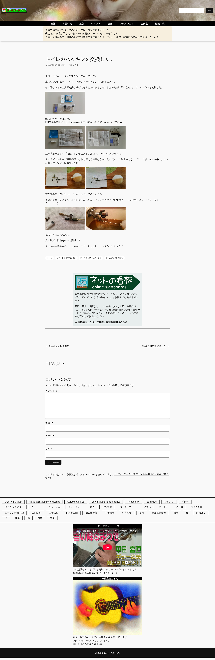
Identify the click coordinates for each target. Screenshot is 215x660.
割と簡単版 (91, 512)
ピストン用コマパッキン (66, 257)
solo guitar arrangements (106, 501)
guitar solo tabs (75, 501)
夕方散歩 (127, 512)
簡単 (52, 518)
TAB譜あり (133, 501)
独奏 (17, 518)
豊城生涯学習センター (57, 30)
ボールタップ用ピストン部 (90, 257)
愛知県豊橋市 (159, 512)
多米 (141, 512)
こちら (85, 644)
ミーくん (163, 507)
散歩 (176, 512)
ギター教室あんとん (126, 37)
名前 (49, 422)
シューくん (54, 507)
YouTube (152, 501)
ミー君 (179, 507)
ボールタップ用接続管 (114, 257)
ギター (185, 501)
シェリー (36, 507)
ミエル (147, 507)
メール (50, 435)
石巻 (39, 518)
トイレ (49, 257)
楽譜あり (201, 512)
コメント (51, 391)
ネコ (92, 507)
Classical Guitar (13, 501)
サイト (48, 448)
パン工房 (107, 507)
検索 (209, 10)
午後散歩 (109, 512)
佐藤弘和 (53, 512)
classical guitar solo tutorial (44, 501)
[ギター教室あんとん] (107, 633)
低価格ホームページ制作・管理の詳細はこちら (102, 322)
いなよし (169, 501)
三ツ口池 (36, 512)
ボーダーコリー (128, 507)
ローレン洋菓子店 (14, 512)
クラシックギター (14, 507)
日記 (76, 65)
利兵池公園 (72, 512)
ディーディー (75, 507)
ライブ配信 (196, 507)
